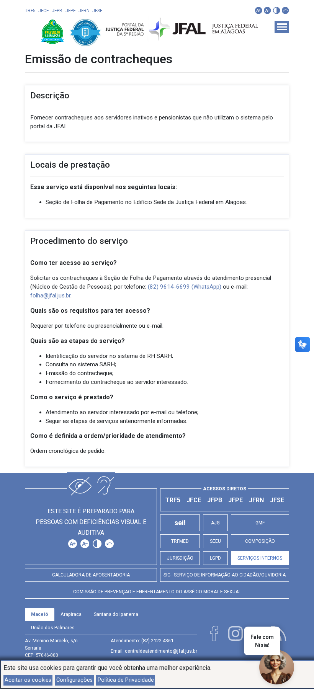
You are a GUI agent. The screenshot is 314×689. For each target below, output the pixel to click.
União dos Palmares (53, 627)
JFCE (43, 10)
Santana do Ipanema (116, 614)
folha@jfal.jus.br (50, 295)
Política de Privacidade (126, 680)
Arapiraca (71, 614)
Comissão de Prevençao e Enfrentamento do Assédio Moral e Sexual (157, 591)
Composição (260, 541)
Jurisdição (180, 558)
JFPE (70, 10)
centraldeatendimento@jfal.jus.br (161, 651)
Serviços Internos (259, 558)
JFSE (97, 10)
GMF (260, 523)
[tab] (39, 614)
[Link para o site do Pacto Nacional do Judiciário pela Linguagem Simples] (85, 31)
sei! (180, 523)
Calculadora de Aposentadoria (91, 575)
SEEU (215, 541)
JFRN (84, 10)
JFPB (57, 10)
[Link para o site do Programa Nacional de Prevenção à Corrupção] (53, 31)
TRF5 (30, 10)
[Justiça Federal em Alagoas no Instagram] (235, 633)
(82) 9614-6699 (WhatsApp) (184, 286)
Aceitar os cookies (28, 680)
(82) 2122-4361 (157, 640)
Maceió (39, 614)
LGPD (215, 558)
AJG (215, 523)
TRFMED (180, 541)
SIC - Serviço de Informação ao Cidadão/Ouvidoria (225, 575)
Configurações (74, 680)
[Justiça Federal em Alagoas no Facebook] (214, 633)
